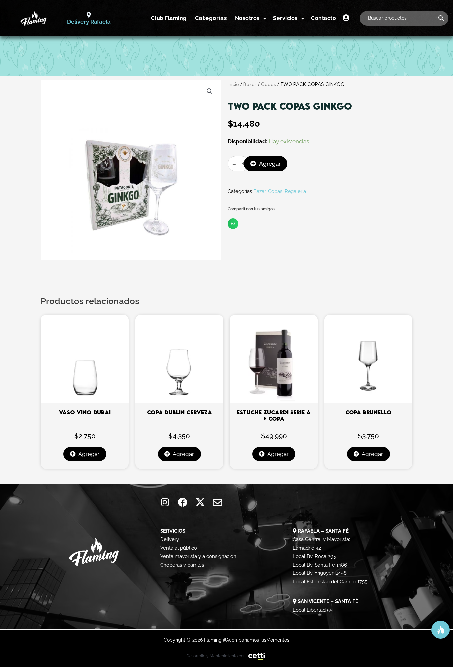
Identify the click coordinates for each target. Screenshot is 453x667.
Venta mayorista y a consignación (198, 556)
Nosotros (247, 18)
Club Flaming (169, 18)
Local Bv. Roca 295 (314, 556)
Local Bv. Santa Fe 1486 (320, 565)
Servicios (285, 18)
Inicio (233, 84)
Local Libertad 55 (312, 610)
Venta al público (178, 548)
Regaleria (295, 191)
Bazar (250, 84)
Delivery (169, 539)
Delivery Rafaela (89, 21)
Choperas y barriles (182, 565)
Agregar (270, 163)
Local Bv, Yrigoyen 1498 (320, 573)
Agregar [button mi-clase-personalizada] (88, 454)
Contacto (323, 18)
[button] (210, 91)
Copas (268, 84)
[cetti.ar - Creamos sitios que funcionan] (256, 656)
